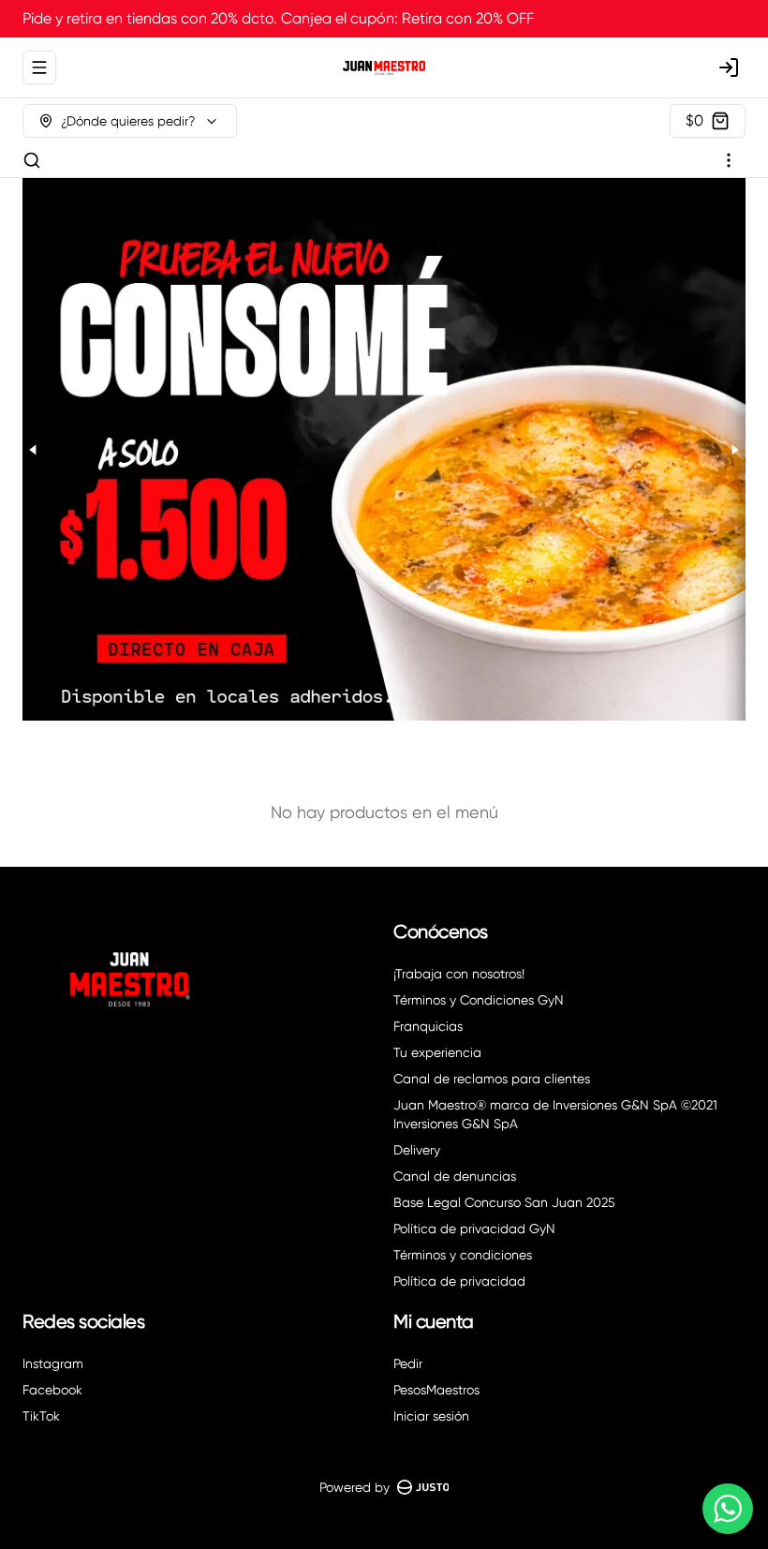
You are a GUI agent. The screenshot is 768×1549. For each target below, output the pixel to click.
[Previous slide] (33, 449)
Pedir (407, 1363)
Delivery (416, 1149)
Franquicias (428, 1026)
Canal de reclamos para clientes (491, 1078)
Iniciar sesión (431, 1415)
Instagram (52, 1363)
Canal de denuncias (454, 1176)
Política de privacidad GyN (474, 1228)
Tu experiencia (437, 1052)
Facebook (52, 1389)
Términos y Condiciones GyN (478, 999)
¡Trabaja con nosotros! (458, 973)
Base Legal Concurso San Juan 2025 (504, 1202)
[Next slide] (734, 449)
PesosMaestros (436, 1389)
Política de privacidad (459, 1280)
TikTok (41, 1415)
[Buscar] (31, 160)
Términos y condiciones (462, 1254)
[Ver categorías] (729, 160)
